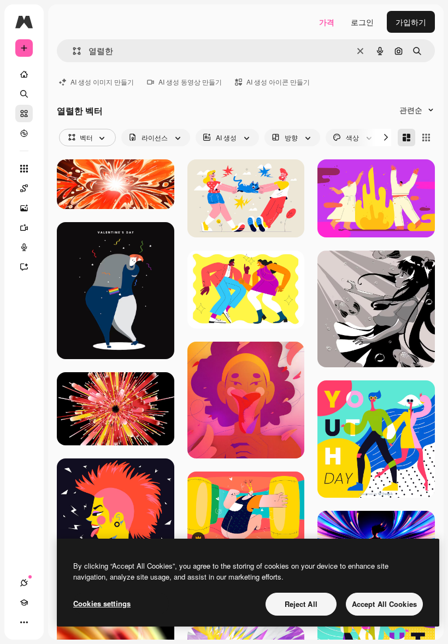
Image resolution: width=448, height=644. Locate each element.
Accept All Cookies (384, 604)
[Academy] (24, 602)
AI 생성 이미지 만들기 (102, 81)
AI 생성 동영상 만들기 (190, 81)
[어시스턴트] (24, 267)
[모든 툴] (24, 168)
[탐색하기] (24, 133)
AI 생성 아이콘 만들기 (278, 81)
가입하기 (411, 21)
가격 (326, 21)
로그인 (362, 21)
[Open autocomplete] (72, 51)
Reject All (301, 604)
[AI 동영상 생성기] (24, 227)
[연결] (24, 583)
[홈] (24, 74)
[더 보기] (24, 622)
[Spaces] (24, 188)
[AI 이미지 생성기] (24, 208)
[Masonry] (406, 137)
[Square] (426, 137)
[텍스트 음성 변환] (24, 247)
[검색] (24, 94)
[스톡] (24, 113)
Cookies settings (102, 603)
